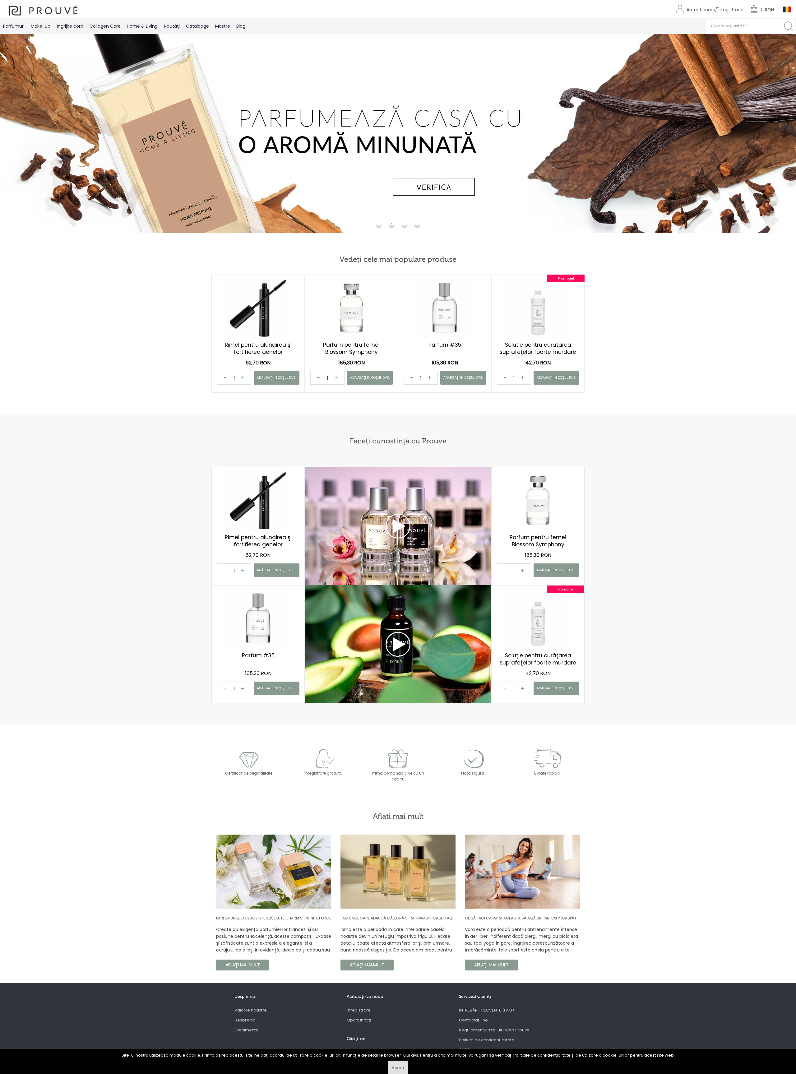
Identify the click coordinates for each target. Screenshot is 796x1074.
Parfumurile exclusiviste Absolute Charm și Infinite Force (273, 918)
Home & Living (142, 26)
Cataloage (197, 26)
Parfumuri (14, 26)
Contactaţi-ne (473, 1020)
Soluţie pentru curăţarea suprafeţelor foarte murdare (538, 348)
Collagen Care (105, 26)
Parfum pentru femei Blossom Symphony (351, 348)
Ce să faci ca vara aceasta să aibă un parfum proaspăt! (521, 918)
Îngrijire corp (70, 26)
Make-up (40, 26)
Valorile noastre (250, 1010)
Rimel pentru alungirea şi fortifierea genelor (258, 348)
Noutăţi (172, 26)
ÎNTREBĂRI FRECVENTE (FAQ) (486, 1010)
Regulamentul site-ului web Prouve (494, 1030)
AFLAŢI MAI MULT (242, 965)
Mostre (222, 26)
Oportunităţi (359, 1020)
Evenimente (246, 1030)
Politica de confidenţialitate (486, 1040)
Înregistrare (359, 1010)
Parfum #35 (444, 345)
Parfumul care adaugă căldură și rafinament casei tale (396, 918)
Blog (240, 26)
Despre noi (245, 1020)
